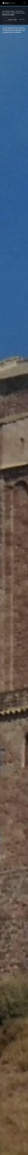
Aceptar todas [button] (12, 19)
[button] (24, 3)
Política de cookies (8, 14)
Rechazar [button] (22, 19)
